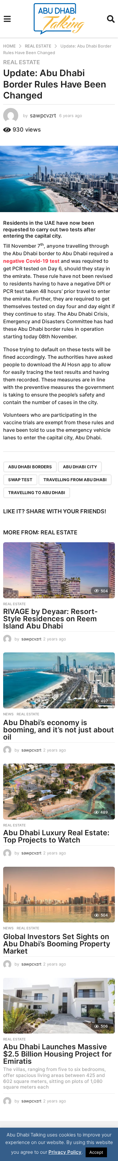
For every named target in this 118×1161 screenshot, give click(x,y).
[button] (7, 19)
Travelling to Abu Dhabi (36, 492)
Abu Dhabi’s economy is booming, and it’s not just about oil (58, 729)
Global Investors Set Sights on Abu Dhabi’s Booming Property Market (56, 943)
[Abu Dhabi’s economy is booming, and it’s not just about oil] (59, 680)
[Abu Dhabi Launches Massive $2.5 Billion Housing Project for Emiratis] (59, 1006)
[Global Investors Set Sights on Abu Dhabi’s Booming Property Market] (59, 895)
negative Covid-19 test (31, 261)
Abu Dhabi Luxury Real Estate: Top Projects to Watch (56, 836)
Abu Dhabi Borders (30, 466)
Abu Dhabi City (80, 466)
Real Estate (21, 62)
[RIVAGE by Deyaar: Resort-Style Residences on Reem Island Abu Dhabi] (59, 570)
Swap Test (20, 479)
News (8, 714)
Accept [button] (96, 1152)
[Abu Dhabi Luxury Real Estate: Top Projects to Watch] (59, 792)
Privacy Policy (64, 1152)
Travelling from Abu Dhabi (75, 479)
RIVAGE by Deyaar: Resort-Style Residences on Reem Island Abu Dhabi (50, 618)
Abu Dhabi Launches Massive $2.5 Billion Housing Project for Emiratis (57, 1054)
